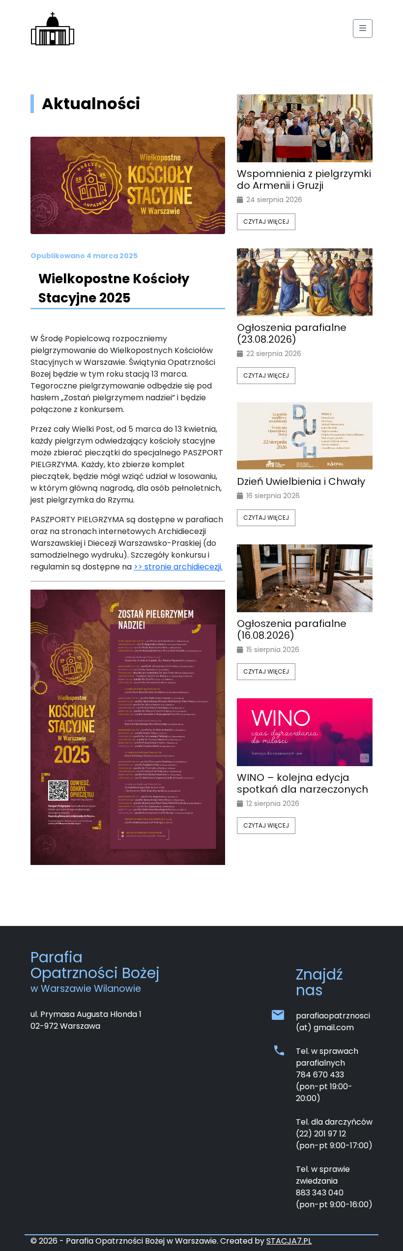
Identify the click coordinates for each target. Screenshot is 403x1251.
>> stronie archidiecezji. (178, 566)
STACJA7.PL (289, 1241)
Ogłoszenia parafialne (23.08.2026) (291, 333)
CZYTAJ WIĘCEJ (266, 221)
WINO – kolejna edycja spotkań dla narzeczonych (302, 783)
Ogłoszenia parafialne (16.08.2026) (291, 629)
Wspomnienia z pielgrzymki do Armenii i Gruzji (304, 179)
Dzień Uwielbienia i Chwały (301, 481)
